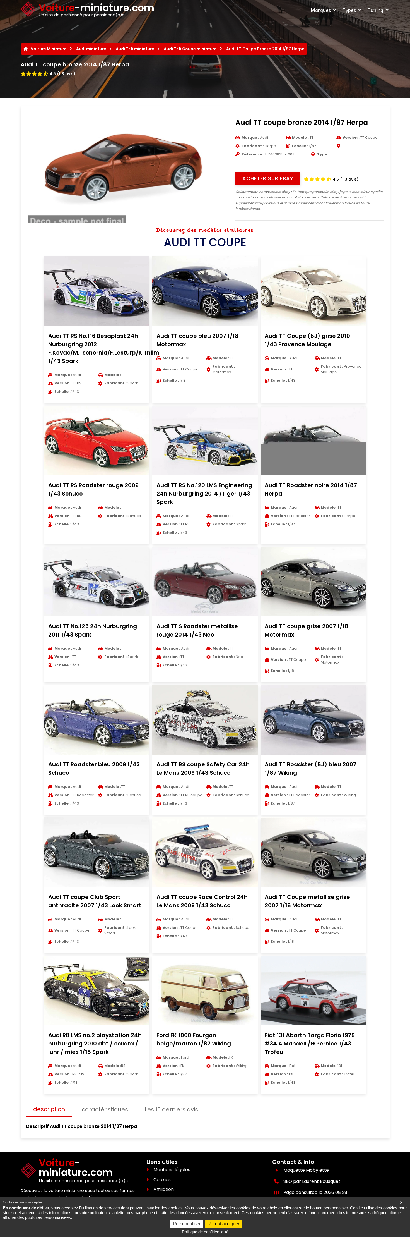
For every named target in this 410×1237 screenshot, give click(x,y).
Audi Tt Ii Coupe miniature (190, 49)
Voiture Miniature (49, 49)
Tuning (375, 10)
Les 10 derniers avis (171, 1109)
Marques (321, 10)
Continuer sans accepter (22, 1202)
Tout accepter (225, 1223)
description (49, 1109)
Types (349, 10)
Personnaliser (187, 1223)
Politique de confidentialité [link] (205, 1231)
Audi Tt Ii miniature (135, 49)
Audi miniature (91, 49)
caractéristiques (105, 1109)
